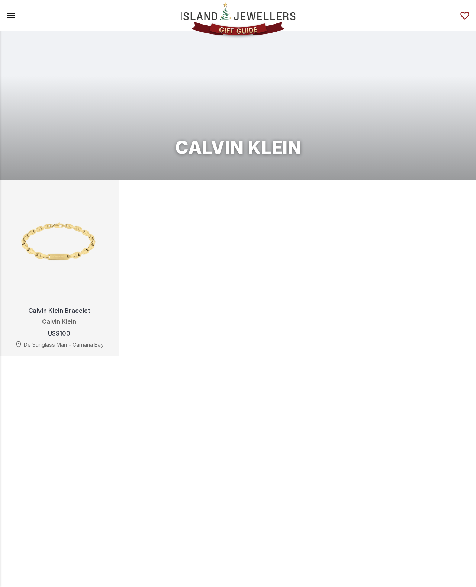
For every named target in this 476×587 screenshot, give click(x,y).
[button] (11, 15)
